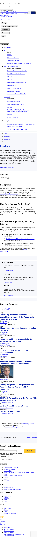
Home (5, 133)
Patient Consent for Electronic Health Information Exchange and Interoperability (21, 125)
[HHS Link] (2, 519)
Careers (6, 510)
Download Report (9, 295)
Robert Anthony (4, 379)
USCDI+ (9, 79)
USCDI (9, 76)
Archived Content (9, 535)
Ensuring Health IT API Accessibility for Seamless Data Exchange (16, 340)
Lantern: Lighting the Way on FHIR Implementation (14, 351)
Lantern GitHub (8, 270)
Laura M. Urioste (5, 345)
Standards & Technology (11, 66)
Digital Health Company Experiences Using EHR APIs (18, 329)
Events (5, 501)
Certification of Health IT (11, 467)
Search (26, 13)
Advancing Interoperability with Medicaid (19, 63)
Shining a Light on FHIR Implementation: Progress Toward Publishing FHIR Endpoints (17, 387)
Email (4, 456)
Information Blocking (13, 58)
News (5, 499)
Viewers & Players (9, 531)
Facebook (3, 449)
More (3, 36)
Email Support (8, 282)
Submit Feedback (32, 437)
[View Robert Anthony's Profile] (6, 378)
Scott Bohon (3, 323)
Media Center (7, 496)
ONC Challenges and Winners (15, 104)
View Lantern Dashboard (7, 167)
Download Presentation (6, 402)
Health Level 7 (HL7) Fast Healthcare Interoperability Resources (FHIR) (18, 110)
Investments (7, 97)
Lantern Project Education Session (14, 406)
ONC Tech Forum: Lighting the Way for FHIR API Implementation (18, 399)
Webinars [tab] (6, 309)
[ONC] (18, 518)
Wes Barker (3, 334)
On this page (3, 177)
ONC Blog (7, 498)
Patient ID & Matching (13, 91)
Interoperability (6, 20)
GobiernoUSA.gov (9, 532)
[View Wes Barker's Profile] (4, 332)
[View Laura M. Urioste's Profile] (4, 343)
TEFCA (9, 55)
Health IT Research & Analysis (12, 489)
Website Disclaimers (9, 529)
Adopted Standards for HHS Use (16, 94)
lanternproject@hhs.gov (11, 427)
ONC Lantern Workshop (10, 411)
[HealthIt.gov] (18, 13)
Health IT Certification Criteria (16, 74)
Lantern (9, 114)
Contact (6, 511)
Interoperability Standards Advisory (17, 82)
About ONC (7, 508)
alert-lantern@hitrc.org (27, 423)
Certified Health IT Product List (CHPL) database (20, 239)
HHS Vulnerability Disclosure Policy (14, 534)
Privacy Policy (8, 527)
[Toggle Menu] (32, 12)
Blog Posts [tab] (7, 308)
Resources (6, 120)
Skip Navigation (4, 15)
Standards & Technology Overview (17, 71)
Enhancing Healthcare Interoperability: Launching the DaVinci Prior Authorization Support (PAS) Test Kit (17, 317)
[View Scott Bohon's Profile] (4, 321)
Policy (5, 50)
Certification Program (13, 60)
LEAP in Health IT (12, 117)
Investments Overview (13, 101)
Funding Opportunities (10, 513)
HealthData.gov (8, 487)
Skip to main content (6, 16)
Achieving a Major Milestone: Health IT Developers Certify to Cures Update (16, 362)
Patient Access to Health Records (13, 475)
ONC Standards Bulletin (14, 88)
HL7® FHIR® (11, 85)
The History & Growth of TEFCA (17, 129)
